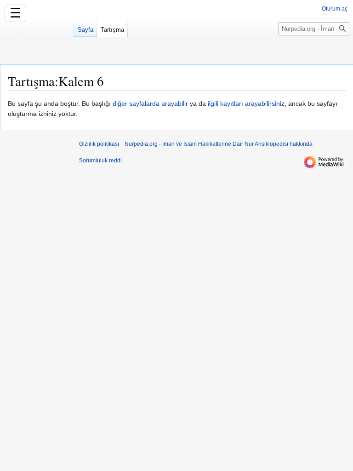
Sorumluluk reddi (100, 160)
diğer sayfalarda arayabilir (150, 103)
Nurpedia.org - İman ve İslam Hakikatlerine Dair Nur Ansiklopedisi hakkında (219, 144)
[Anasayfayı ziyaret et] (37, 37)
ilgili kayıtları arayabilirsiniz (246, 103)
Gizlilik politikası (99, 144)
